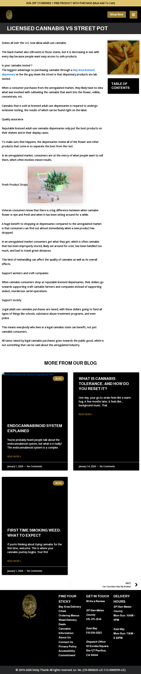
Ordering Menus (69, 615)
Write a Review (95, 601)
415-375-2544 (93, 619)
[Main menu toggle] (133, 15)
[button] (116, 14)
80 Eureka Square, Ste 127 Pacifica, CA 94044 (97, 650)
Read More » (14, 456)
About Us (65, 637)
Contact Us (66, 642)
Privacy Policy (68, 646)
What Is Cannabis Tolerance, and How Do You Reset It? (104, 383)
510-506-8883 (94, 632)
